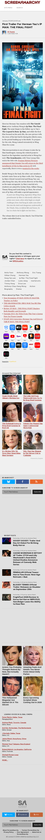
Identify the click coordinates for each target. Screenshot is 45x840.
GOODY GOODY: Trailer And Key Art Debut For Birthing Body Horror (26, 542)
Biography (8, 289)
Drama (19, 289)
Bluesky (10, 815)
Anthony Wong (23, 273)
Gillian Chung (9, 275)
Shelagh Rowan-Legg (10, 755)
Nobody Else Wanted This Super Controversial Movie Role (33, 426)
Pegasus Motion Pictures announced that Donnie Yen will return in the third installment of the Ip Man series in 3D (22, 163)
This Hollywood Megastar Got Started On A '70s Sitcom (10, 701)
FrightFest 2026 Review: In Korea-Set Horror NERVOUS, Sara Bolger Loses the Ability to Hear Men (27, 600)
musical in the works (31, 168)
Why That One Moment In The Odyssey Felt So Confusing (32, 453)
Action (32, 286)
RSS (37, 815)
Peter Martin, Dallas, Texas (12, 717)
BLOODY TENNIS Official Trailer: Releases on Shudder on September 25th (27, 586)
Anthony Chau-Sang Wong (15, 286)
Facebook (23, 815)
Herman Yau (24, 275)
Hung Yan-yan (10, 278)
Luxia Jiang (23, 281)
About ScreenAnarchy (10, 830)
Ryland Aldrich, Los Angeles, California (16, 749)
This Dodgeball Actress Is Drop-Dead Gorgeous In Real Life (11, 426)
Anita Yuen (8, 273)
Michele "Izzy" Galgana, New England (16, 744)
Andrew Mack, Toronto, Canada (14, 723)
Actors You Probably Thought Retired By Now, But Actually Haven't (12, 670)
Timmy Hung (9, 283)
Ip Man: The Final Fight (28, 278)
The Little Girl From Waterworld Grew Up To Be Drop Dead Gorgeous (32, 398)
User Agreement (23, 832)
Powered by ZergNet (37, 458)
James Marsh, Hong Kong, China (14, 739)
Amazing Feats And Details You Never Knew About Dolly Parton (32, 670)
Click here (20, 259)
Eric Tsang (36, 273)
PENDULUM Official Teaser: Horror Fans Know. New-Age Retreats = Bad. (26, 574)
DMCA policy (18, 261)
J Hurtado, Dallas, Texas (11, 733)
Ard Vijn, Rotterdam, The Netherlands (16, 728)
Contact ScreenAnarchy (30, 830)
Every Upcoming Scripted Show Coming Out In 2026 (32, 700)
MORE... (5, 760)
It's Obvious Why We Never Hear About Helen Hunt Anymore (11, 453)
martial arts (36, 281)
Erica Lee (22, 283)
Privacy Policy (9, 832)
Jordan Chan (9, 281)
